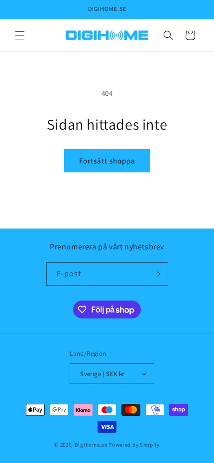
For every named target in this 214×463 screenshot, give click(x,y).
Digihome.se (91, 444)
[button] (20, 35)
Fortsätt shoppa (107, 160)
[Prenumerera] (157, 274)
